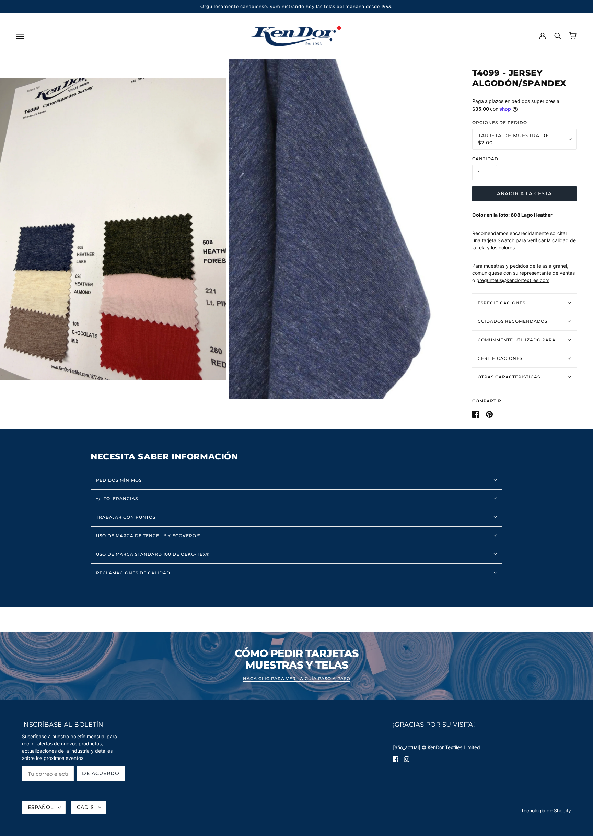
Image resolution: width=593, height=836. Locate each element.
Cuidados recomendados (512, 321)
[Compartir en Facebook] (476, 413)
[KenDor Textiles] (296, 35)
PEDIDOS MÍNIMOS (119, 480)
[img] (395, 758)
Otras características (509, 376)
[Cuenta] (542, 35)
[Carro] (573, 36)
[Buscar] (557, 35)
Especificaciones (501, 302)
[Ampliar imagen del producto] (113, 229)
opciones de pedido (499, 122)
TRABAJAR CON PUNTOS (125, 517)
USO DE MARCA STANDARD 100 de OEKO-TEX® (153, 554)
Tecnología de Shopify (546, 810)
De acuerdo (100, 773)
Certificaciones (500, 358)
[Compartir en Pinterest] (489, 413)
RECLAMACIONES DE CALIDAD (133, 572)
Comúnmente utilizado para (517, 339)
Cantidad (485, 158)
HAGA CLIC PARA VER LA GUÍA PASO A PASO (296, 678)
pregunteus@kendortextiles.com (512, 280)
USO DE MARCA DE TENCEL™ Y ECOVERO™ (148, 535)
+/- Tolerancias (117, 498)
